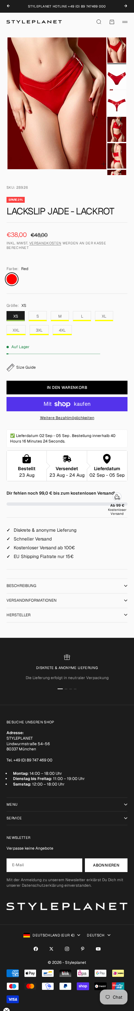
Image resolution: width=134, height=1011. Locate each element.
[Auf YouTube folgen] (98, 948)
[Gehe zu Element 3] (116, 103)
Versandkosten (45, 243)
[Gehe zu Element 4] (116, 129)
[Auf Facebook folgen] (35, 948)
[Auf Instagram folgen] (67, 948)
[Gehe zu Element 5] (116, 155)
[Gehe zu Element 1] (116, 49)
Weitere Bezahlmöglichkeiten (67, 417)
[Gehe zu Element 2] (116, 76)
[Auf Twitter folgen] (51, 948)
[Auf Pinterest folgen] (82, 948)
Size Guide (26, 367)
